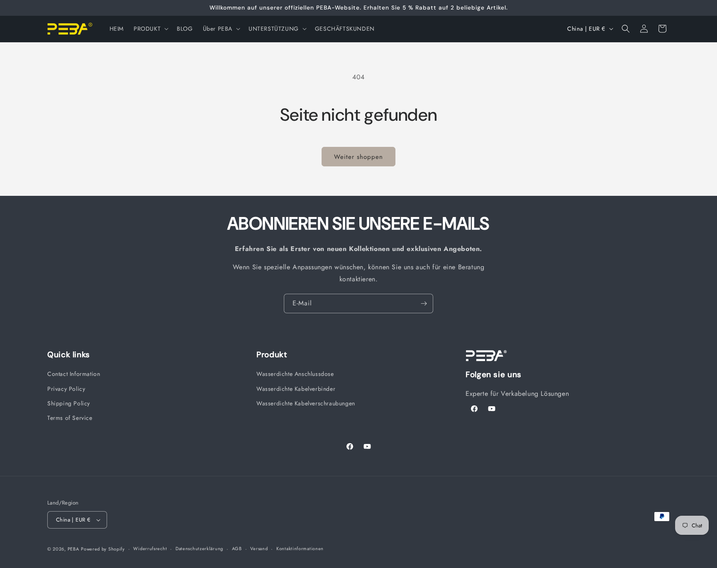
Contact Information (73, 374)
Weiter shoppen (358, 156)
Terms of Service (70, 418)
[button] (150, 28)
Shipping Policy (68, 403)
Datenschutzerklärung (199, 548)
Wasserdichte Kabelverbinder (295, 389)
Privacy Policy (66, 389)
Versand (259, 548)
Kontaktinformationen (300, 548)
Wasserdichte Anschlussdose (295, 374)
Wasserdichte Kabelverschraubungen (305, 403)
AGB (237, 548)
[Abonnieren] (424, 303)
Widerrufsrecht (150, 548)
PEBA (73, 549)
